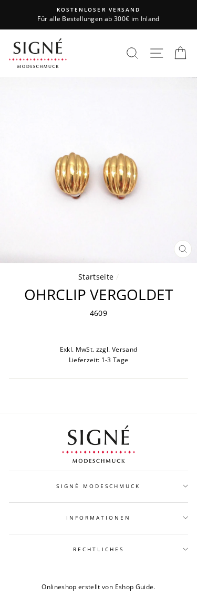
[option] (98, 14)
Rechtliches (98, 549)
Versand (124, 349)
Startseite (95, 277)
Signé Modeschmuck (98, 486)
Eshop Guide (134, 586)
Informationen (98, 517)
